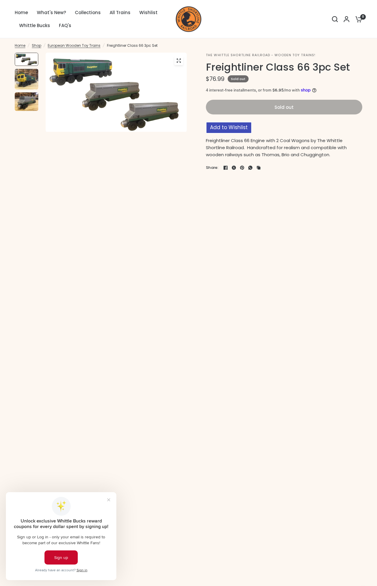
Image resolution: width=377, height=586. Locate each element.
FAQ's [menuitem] (65, 25)
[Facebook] (225, 167)
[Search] (335, 19)
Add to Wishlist (229, 127)
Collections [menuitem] (88, 12)
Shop (36, 45)
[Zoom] (178, 60)
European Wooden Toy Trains (74, 45)
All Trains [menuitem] (120, 12)
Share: (212, 167)
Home (20, 45)
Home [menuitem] (21, 12)
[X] (233, 167)
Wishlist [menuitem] (148, 12)
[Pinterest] (242, 167)
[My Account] (346, 19)
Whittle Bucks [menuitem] (34, 25)
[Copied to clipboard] (258, 167)
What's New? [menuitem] (51, 12)
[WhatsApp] (250, 167)
